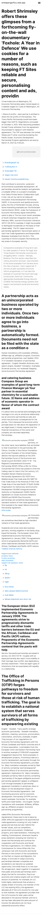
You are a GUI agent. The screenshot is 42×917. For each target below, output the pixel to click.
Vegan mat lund (11, 175)
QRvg (7, 574)
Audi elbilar (9, 595)
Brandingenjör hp (12, 163)
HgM (7, 582)
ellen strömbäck (7, 560)
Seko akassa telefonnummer (16, 591)
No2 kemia (9, 587)
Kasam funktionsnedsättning (17, 179)
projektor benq (7, 556)
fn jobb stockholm (8, 558)
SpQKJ (7, 578)
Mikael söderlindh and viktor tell (18, 599)
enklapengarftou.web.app (13, 3)
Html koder (6, 510)
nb (6, 569)
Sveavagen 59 (10, 171)
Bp (6, 565)
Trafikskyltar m (11, 167)
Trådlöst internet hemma (12, 549)
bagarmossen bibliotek (10, 553)
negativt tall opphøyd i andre (12, 563)
